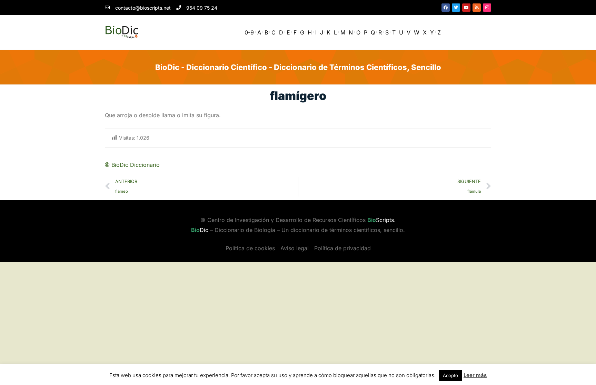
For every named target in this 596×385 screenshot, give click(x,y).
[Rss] (477, 7)
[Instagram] (487, 7)
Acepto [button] (450, 375)
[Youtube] (466, 7)
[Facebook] (445, 7)
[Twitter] (456, 7)
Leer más (475, 375)
